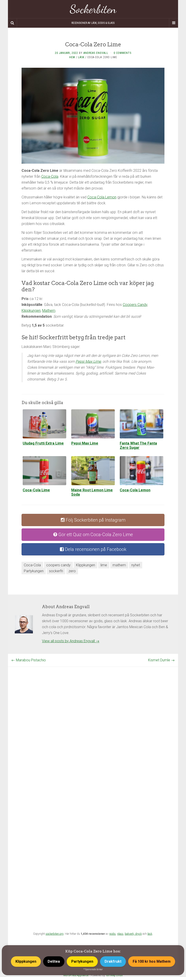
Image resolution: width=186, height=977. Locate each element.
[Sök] (12, 22)
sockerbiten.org (55, 933)
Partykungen (34, 571)
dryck (138, 933)
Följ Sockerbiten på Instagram (95, 520)
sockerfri (56, 571)
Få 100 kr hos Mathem (152, 961)
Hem (72, 57)
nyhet (135, 565)
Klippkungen (31, 310)
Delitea (54, 961)
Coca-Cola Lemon (101, 197)
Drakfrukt (113, 961)
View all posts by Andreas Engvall (70, 641)
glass (120, 933)
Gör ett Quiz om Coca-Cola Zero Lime (95, 534)
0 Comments (122, 53)
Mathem (48, 310)
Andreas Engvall (95, 53)
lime (103, 565)
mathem (119, 565)
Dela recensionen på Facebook (95, 549)
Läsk (81, 57)
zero (72, 571)
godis (112, 933)
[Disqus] (93, 723)
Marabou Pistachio (28, 660)
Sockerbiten (93, 9)
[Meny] (173, 22)
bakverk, (130, 933)
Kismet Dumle (161, 660)
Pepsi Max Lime (88, 361)
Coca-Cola (49, 176)
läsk (149, 933)
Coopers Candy (135, 304)
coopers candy (58, 565)
